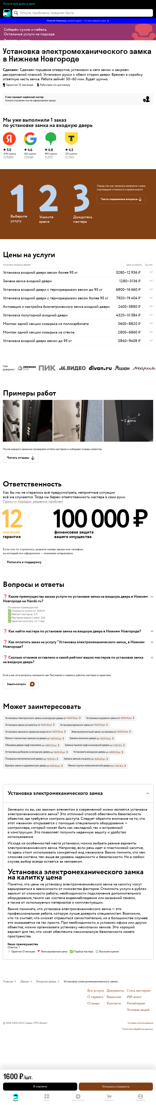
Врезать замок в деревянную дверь (25, 766)
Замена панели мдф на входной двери (87, 745)
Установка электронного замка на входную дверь (34, 718)
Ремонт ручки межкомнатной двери (89, 766)
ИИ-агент (134, 997)
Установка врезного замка (75, 725)
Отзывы (93, 1003)
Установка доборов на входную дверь (27, 752)
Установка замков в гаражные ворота (26, 732)
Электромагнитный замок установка (92, 732)
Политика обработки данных (137, 1029)
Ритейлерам (136, 1003)
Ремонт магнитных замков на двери (26, 738)
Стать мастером (138, 991)
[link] (43, 718)
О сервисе (95, 997)
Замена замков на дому (77, 759)
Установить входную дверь (89, 752)
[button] (78, 21)
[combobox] (82, 13)
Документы (115, 991)
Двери (24, 981)
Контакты (114, 1003)
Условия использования (140, 1023)
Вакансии (114, 997)
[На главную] (7, 13)
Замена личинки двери (82, 738)
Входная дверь (46, 981)
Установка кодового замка (101, 718)
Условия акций (138, 1010)
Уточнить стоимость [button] (116, 1087)
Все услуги (95, 991)
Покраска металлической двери (24, 759)
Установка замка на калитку (21, 725)
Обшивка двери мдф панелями (23, 745)
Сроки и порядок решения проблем (33, 501)
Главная (8, 981)
